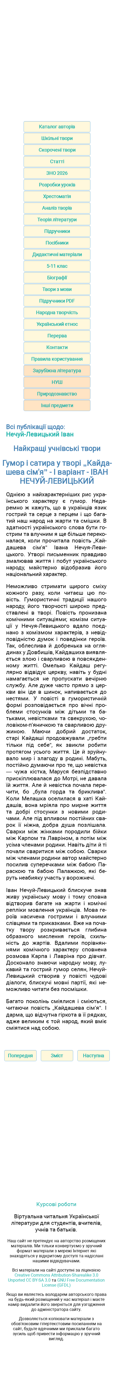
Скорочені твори (57, 150)
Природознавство (57, 393)
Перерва (57, 335)
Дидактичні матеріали (57, 254)
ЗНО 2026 (57, 173)
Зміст (57, 1055)
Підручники (57, 231)
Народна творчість (57, 312)
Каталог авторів (57, 126)
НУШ (57, 382)
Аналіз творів (57, 208)
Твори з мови (57, 289)
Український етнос (57, 324)
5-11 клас (57, 266)
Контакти (57, 347)
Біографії (57, 277)
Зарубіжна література (57, 370)
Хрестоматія (57, 196)
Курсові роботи (56, 1204)
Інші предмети (57, 405)
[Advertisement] (57, 59)
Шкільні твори (57, 138)
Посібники (57, 242)
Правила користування (57, 359)
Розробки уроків (57, 184)
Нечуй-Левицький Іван (40, 434)
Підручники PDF (57, 301)
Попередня (20, 1055)
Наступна (93, 1055)
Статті (57, 161)
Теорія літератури (57, 219)
